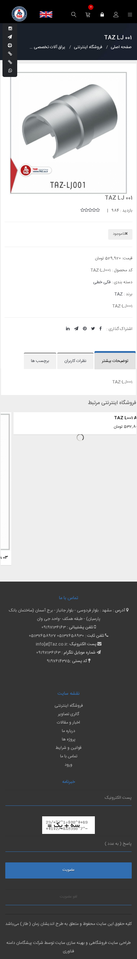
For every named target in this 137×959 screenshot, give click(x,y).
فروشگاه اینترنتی (68, 705)
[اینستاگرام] (10, 28)
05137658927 (42, 635)
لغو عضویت (68, 897)
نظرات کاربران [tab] (75, 360)
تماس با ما (68, 756)
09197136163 (53, 627)
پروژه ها (69, 739)
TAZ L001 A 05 (117, 417)
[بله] (10, 54)
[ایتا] (10, 62)
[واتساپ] (10, 70)
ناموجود (119, 234)
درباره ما (68, 730)
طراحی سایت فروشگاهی (109, 942)
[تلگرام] (10, 37)
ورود (68, 764)
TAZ (119, 294)
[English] (46, 14)
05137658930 (70, 635)
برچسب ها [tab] (40, 360)
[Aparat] (10, 45)
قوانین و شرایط (68, 747)
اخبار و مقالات (68, 722)
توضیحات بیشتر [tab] (115, 360)
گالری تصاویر (68, 714)
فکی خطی (102, 282)
